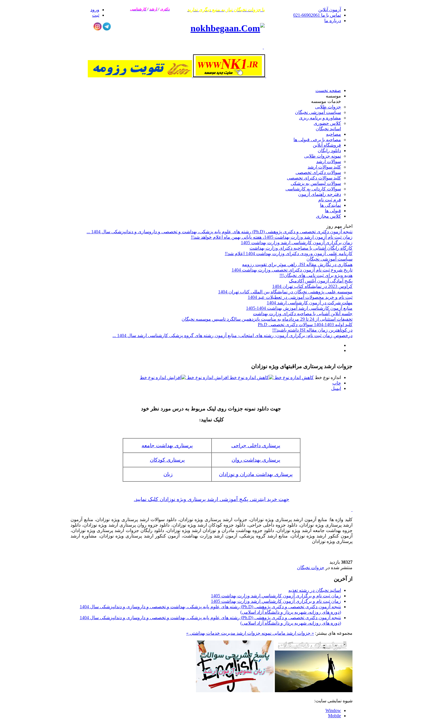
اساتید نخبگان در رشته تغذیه (314, 590)
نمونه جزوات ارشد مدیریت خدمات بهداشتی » (228, 633)
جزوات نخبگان (310, 567)
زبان (168, 474)
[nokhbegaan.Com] (227, 28)
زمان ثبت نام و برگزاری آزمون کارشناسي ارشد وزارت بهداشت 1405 (276, 595)
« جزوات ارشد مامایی (292, 633)
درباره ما (332, 20)
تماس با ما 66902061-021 (317, 15)
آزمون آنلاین (329, 9)
